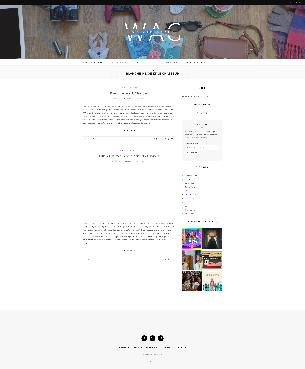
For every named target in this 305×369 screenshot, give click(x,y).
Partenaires (152, 347)
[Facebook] (162, 139)
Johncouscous (190, 191)
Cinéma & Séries (128, 88)
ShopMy (210, 96)
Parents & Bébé (172, 62)
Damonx (188, 179)
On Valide (181, 347)
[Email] (172, 139)
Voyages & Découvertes (198, 62)
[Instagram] (161, 338)
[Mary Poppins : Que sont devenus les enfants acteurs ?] (192, 260)
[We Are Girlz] (152, 32)
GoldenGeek (189, 187)
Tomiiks (187, 206)
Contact (137, 347)
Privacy (167, 347)
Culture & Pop (118, 62)
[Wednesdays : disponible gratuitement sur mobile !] (212, 281)
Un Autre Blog (190, 210)
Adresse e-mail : (192, 143)
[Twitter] (166, 139)
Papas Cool (189, 198)
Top (153, 361)
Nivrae (127, 161)
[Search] (219, 62)
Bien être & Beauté (93, 62)
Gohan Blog (189, 183)
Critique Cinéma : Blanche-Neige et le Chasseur (129, 156)
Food (136, 62)
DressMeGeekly (190, 175)
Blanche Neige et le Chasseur (128, 93)
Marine (127, 98)
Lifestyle (152, 62)
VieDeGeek (189, 214)
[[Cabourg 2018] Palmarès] (192, 281)
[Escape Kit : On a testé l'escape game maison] (212, 260)
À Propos (124, 347)
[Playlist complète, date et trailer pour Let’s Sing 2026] (192, 238)
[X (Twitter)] (152, 338)
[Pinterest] (168, 139)
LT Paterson (189, 202)
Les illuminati (190, 194)
